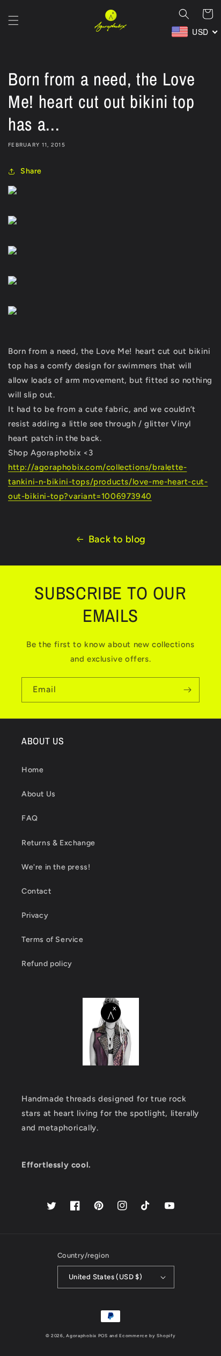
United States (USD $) (105, 1277)
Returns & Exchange (58, 842)
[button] (13, 20)
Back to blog (117, 539)
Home (32, 769)
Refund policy (46, 963)
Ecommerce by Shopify (147, 1335)
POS (103, 1335)
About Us (38, 794)
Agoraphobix (81, 1335)
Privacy (34, 915)
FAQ (29, 818)
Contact (36, 891)
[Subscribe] (187, 689)
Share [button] (31, 171)
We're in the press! (55, 867)
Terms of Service (52, 939)
